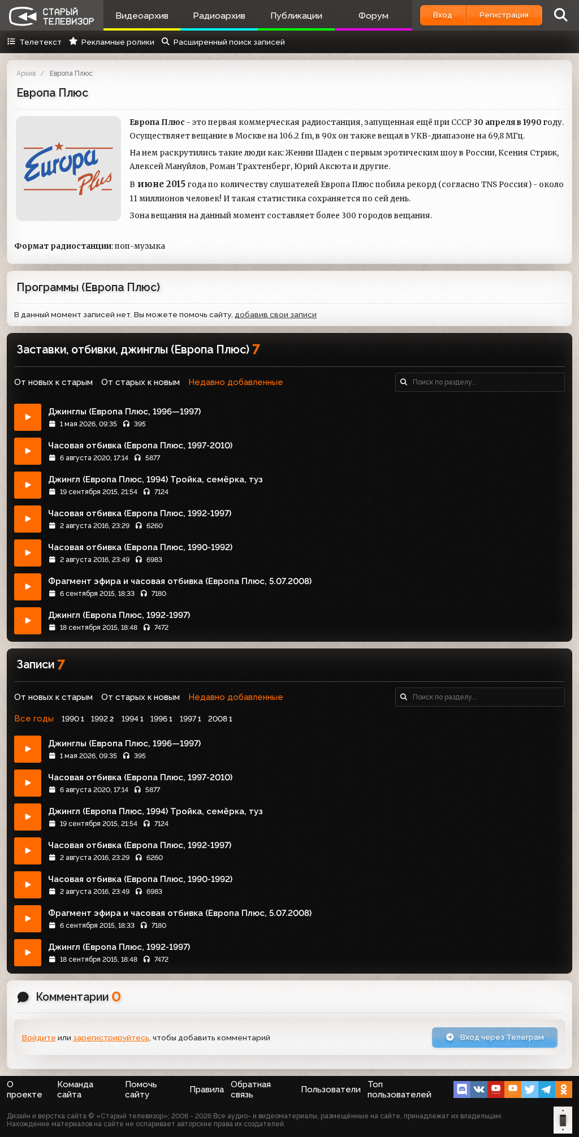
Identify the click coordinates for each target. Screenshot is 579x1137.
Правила (206, 1089)
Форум (373, 15)
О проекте (24, 1089)
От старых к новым (140, 382)
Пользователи (331, 1089)
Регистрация (504, 14)
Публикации (296, 15)
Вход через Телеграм (501, 1036)
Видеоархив (141, 15)
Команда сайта (75, 1089)
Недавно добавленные (235, 382)
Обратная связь (251, 1089)
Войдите (39, 1037)
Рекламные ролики (117, 41)
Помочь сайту (141, 1089)
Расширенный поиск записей (229, 41)
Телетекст (40, 41)
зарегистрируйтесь (111, 1037)
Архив (26, 73)
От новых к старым (53, 382)
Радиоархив (219, 15)
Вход (442, 14)
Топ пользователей (399, 1089)
